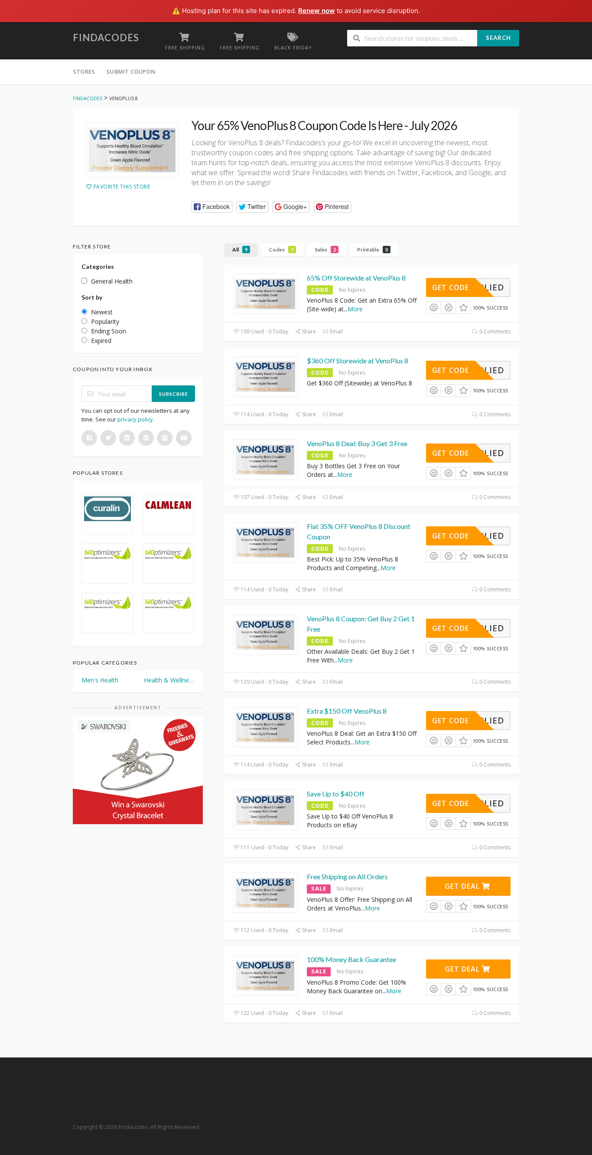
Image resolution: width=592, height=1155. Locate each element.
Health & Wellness (169, 680)
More (355, 309)
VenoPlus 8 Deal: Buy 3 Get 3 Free (357, 443)
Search (498, 37)
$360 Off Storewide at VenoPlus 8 (357, 360)
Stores (84, 71)
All (239, 249)
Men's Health (99, 680)
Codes (281, 249)
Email (336, 331)
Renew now (316, 11)
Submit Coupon (130, 71)
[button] (212, 207)
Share (308, 331)
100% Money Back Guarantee (351, 959)
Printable (372, 249)
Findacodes (106, 37)
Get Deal (463, 886)
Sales (325, 249)
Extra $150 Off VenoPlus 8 (347, 711)
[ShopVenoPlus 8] (132, 150)
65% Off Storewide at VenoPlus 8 (356, 278)
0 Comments (494, 331)
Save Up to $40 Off (335, 794)
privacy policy (135, 419)
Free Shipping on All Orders (347, 876)
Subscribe (173, 394)
